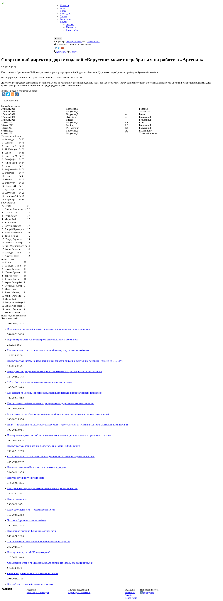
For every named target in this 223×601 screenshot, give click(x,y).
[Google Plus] (62, 48)
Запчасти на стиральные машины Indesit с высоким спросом (38, 541)
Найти (58, 39)
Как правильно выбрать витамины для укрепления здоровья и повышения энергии (50, 403)
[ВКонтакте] (56, 48)
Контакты (71, 27)
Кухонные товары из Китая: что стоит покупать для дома (36, 467)
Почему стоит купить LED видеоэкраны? (28, 552)
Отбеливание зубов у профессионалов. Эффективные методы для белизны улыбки (50, 563)
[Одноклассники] (12, 94)
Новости (31, 592)
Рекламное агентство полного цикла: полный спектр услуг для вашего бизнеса (48, 350)
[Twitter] (59, 48)
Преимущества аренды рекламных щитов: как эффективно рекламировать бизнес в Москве (54, 371)
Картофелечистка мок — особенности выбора (31, 509)
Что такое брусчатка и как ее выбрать (26, 520)
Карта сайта (72, 30)
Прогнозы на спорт (17, 499)
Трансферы (65, 19)
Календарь (65, 13)
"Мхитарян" (93, 41)
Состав (63, 16)
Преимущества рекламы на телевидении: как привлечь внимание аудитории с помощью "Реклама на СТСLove (65, 361)
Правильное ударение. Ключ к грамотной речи (31, 531)
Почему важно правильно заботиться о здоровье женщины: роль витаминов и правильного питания (59, 435)
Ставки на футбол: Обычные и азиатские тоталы (32, 573)
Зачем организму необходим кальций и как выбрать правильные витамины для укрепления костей (58, 414)
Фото (62, 8)
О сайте (70, 24)
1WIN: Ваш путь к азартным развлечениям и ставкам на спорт (39, 382)
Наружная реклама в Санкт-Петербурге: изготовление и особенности (43, 339)
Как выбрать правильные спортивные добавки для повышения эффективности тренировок (54, 392)
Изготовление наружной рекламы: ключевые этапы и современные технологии (48, 329)
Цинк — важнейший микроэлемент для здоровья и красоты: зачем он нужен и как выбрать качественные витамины (67, 424)
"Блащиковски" (74, 41)
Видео (63, 11)
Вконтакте (148, 592)
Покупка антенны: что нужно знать (25, 477)
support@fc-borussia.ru (79, 592)
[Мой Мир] (17, 94)
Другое (63, 21)
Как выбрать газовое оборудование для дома (30, 584)
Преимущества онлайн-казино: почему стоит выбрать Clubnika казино (43, 446)
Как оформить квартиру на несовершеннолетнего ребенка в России (42, 488)
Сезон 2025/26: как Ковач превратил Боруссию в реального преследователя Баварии (51, 456)
